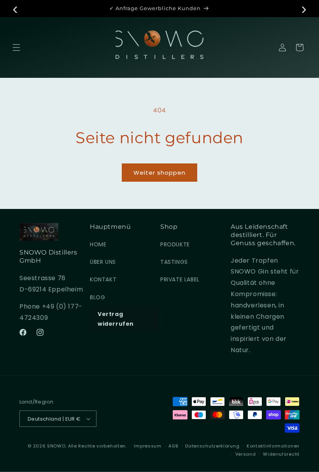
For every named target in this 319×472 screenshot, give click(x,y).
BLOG (97, 297)
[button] (16, 47)
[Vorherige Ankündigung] (15, 8)
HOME (98, 244)
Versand (245, 454)
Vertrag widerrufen (116, 319)
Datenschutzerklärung (212, 446)
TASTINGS (174, 262)
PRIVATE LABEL (180, 279)
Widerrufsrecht (281, 454)
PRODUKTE (175, 244)
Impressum (147, 446)
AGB (173, 446)
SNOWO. (57, 446)
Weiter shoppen (159, 172)
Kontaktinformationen (273, 446)
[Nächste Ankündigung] (303, 8)
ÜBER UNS (103, 262)
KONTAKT (103, 279)
